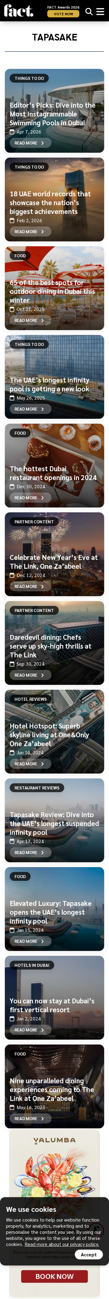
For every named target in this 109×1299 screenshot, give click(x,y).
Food (20, 255)
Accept (89, 1254)
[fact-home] (19, 10)
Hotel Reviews (31, 699)
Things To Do (29, 78)
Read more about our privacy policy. (62, 1244)
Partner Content (34, 521)
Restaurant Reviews (37, 787)
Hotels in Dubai (32, 965)
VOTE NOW (63, 13)
